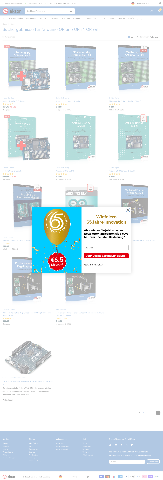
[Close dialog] (128, 210)
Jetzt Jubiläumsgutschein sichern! (106, 255)
